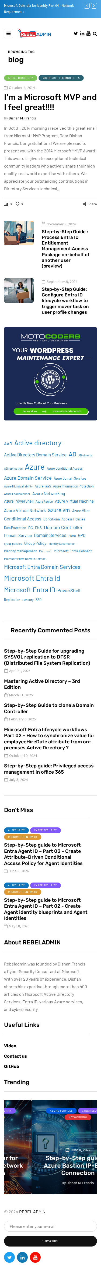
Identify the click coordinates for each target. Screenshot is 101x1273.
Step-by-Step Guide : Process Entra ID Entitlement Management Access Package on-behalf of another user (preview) (65, 249)
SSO (38, 599)
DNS (38, 528)
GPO (81, 535)
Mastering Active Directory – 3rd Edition (42, 684)
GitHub (11, 1066)
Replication (12, 600)
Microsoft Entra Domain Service (25, 558)
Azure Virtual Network (25, 510)
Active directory (37, 443)
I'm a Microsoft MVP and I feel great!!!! (50, 102)
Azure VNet (81, 510)
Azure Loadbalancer (17, 494)
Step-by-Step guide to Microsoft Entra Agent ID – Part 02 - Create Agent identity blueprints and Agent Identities (46, 909)
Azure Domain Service (28, 478)
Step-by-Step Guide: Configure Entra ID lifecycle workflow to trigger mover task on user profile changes (65, 300)
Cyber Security (45, 830)
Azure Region (44, 501)
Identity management (20, 551)
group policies (13, 543)
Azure (35, 466)
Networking (51, 1117)
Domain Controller (63, 527)
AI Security (16, 830)
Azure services (34, 1110)
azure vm (59, 509)
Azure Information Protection (73, 486)
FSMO (72, 535)
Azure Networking (48, 493)
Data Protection (15, 528)
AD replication (13, 468)
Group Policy (35, 543)
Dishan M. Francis (22, 118)
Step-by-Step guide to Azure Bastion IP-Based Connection (51, 1165)
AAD (8, 443)
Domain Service (18, 535)
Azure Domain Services (70, 478)
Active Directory (20, 78)
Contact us (15, 1056)
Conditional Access (22, 518)
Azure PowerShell (18, 501)
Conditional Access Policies (64, 519)
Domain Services (50, 535)
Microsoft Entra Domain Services (42, 566)
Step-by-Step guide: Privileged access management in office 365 (49, 769)
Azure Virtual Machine (74, 501)
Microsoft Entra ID (29, 590)
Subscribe (50, 1241)
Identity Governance (61, 543)
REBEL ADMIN (32, 1211)
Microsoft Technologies (61, 78)
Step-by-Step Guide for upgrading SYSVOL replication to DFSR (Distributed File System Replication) (47, 657)
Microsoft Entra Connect (73, 551)
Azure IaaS (43, 486)
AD (72, 454)
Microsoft (45, 551)
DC (30, 527)
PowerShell (68, 590)
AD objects (85, 455)
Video (10, 1045)
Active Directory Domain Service (35, 454)
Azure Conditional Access (65, 468)
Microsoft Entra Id (32, 577)
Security (27, 600)
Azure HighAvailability (18, 486)
